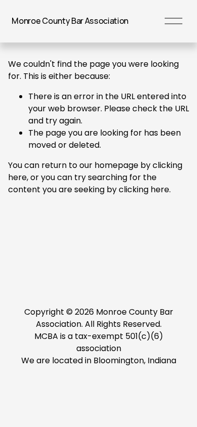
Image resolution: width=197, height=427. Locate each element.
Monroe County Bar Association (70, 20)
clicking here (144, 189)
